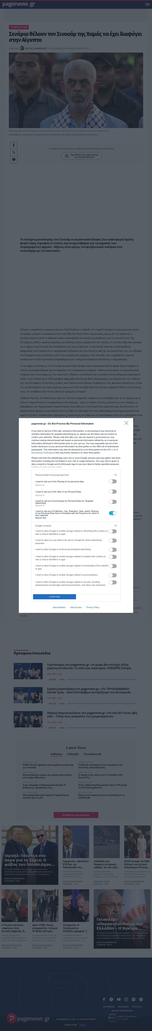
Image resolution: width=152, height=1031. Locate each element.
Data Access (76, 607)
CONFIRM (54, 597)
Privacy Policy (92, 607)
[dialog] (76, 515)
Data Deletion (59, 607)
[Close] (127, 424)
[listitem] (76, 474)
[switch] (113, 481)
